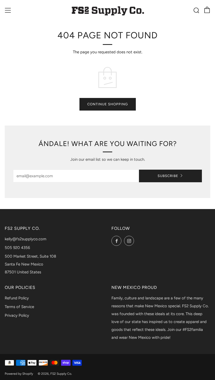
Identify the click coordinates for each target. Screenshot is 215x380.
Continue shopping (107, 104)
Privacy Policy (17, 315)
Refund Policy (17, 298)
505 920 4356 (17, 247)
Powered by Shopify (19, 374)
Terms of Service (19, 306)
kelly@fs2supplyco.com (25, 239)
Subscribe (168, 176)
